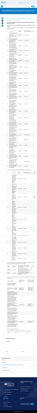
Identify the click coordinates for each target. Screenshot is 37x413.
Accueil (4, 11)
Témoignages (6, 405)
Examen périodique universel (25, 388)
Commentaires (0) (16, 20)
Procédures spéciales (24, 389)
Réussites (5, 403)
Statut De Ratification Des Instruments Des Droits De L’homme (18, 18)
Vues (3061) (9, 20)
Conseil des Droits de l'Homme (25, 386)
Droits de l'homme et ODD (8, 406)
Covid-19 (33, 6)
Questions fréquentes (7, 402)
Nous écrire (5, 396)
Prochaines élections (6, 370)
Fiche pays (4, 362)
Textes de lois (4, 367)
